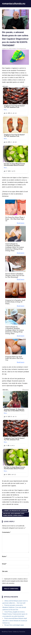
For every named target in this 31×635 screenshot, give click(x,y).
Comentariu (6, 532)
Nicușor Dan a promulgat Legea (14, 625)
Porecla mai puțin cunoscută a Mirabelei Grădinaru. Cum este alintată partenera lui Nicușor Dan (14, 607)
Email (4, 564)
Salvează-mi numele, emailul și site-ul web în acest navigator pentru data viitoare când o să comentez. (15, 581)
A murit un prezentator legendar (15, 511)
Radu (14, 48)
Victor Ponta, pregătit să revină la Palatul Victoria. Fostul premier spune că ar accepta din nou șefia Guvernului (14, 614)
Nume (4, 556)
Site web (5, 571)
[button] (15, 57)
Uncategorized (21, 48)
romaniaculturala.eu (13, 3)
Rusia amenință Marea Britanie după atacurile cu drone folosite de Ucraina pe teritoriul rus (14, 621)
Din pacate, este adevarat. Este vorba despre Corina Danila (13, 514)
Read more (20, 223)
